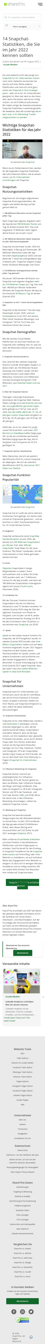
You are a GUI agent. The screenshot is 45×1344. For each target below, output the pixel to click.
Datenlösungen (22, 1187)
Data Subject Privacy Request (22, 1172)
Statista (22, 833)
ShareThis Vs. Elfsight (22, 1262)
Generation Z (13, 724)
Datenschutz (22, 1150)
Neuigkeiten (22, 1133)
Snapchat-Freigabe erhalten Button (24, 884)
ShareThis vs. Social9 (22, 1272)
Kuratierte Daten (22, 1210)
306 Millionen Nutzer (27, 224)
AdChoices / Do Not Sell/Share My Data (22, 1155)
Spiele (5, 635)
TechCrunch (26, 586)
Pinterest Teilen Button (22, 1077)
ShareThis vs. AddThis (22, 1253)
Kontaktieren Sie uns (22, 1138)
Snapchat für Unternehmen (23, 760)
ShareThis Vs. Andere (22, 1248)
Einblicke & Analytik (22, 1196)
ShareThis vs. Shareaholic (22, 1267)
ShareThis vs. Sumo (22, 1276)
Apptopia (16, 255)
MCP (22, 1053)
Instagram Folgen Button (22, 1086)
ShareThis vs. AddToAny (22, 1258)
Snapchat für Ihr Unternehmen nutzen (21, 78)
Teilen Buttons (22, 1058)
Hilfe (22, 1104)
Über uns (22, 1119)
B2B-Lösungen (22, 1215)
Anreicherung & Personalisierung (22, 1201)
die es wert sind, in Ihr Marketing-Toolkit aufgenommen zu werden (21, 114)
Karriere (22, 1124)
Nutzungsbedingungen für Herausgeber (22, 1167)
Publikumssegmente (22, 1205)
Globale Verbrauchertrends (22, 1233)
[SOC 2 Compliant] (31, 1337)
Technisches (23, 1129)
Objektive (7, 568)
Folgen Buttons (22, 1081)
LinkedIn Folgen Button (22, 1095)
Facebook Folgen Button (22, 1090)
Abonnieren (22, 953)
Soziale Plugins (22, 1100)
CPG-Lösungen (22, 1219)
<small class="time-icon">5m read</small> (19, 1008)
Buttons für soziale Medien (23, 1063)
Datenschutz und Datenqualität (22, 1224)
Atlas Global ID (22, 1229)
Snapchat (30, 162)
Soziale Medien (10, 64)
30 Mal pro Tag (22, 293)
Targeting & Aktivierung (22, 1191)
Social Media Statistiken (28, 839)
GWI (22, 795)
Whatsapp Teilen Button (22, 1072)
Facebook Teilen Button (22, 1067)
